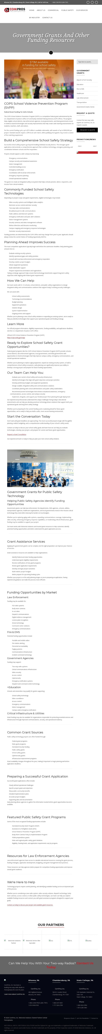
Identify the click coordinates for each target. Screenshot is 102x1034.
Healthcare (80, 93)
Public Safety (67, 10)
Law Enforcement (83, 98)
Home (31, 10)
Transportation (82, 102)
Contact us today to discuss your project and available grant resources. (30, 905)
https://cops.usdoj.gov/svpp (16, 338)
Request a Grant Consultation (16, 434)
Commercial (53, 10)
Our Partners (51, 925)
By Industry (34, 18)
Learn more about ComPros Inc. (14, 994)
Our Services (82, 10)
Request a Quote (87, 130)
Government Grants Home (85, 107)
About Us (41, 10)
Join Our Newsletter (83, 1018)
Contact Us (47, 18)
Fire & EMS (80, 89)
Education (80, 84)
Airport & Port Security (84, 80)
